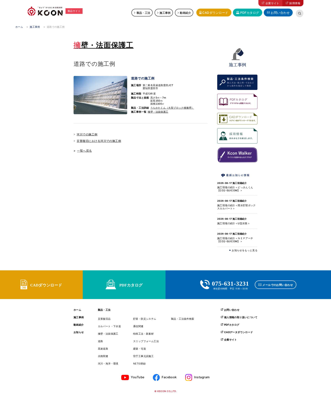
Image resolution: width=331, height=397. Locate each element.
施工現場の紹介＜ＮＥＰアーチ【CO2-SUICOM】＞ (235, 240)
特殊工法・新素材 (143, 334)
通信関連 (138, 326)
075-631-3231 (230, 283)
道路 (100, 341)
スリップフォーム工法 (146, 341)
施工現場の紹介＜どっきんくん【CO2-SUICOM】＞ (235, 189)
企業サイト (272, 3)
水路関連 (103, 356)
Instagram (202, 377)
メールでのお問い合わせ (277, 284)
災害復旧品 (104, 319)
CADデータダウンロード (238, 332)
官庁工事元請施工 (143, 356)
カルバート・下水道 (109, 326)
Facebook (169, 377)
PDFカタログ (249, 13)
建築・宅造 (139, 348)
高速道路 (103, 348)
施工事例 (165, 12)
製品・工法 (143, 12)
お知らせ (79, 332)
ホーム (77, 310)
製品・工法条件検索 (182, 319)
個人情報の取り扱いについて (240, 317)
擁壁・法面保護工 (104, 45)
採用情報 (294, 3)
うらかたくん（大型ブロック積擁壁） (172, 107)
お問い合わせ (280, 13)
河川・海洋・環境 (108, 363)
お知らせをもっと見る (244, 250)
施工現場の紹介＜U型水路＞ (233, 223)
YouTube (137, 377)
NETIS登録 (139, 363)
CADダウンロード (215, 13)
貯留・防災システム (144, 319)
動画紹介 (185, 12)
